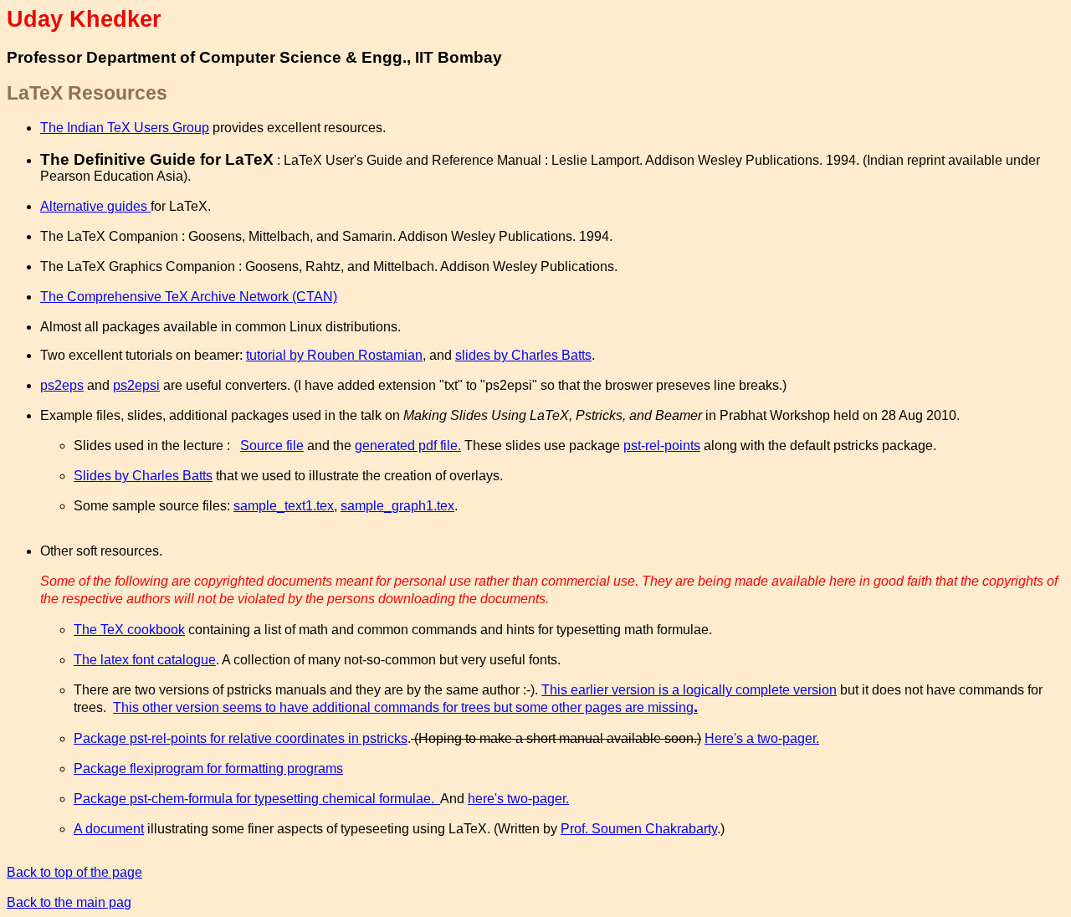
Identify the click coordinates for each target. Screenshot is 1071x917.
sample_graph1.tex (397, 506)
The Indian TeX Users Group (124, 127)
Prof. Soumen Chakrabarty (639, 829)
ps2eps (62, 385)
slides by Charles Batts (523, 355)
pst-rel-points (661, 445)
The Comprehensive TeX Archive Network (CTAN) (188, 296)
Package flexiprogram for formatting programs (208, 768)
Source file (272, 445)
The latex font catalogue (145, 660)
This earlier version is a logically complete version (689, 690)
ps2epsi (136, 385)
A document (109, 829)
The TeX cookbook (129, 629)
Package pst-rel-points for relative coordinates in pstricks (240, 738)
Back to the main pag (69, 902)
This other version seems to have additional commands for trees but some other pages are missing (405, 707)
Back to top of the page (74, 872)
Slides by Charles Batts (143, 476)
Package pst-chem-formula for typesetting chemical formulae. (257, 798)
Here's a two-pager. (762, 738)
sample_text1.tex (283, 506)
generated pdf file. (408, 445)
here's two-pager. (518, 798)
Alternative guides (95, 206)
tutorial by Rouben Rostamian (334, 355)
